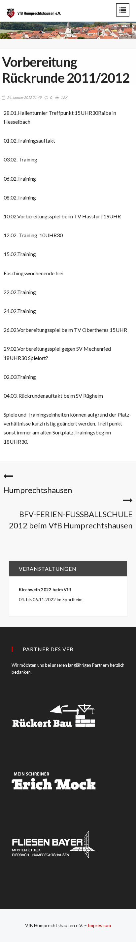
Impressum (99, 925)
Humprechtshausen (37, 490)
